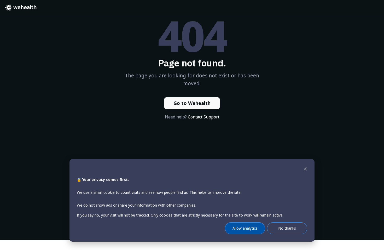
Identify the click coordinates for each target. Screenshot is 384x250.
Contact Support (203, 117)
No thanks (287, 228)
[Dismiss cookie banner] (305, 169)
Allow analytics (245, 228)
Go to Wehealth (192, 103)
